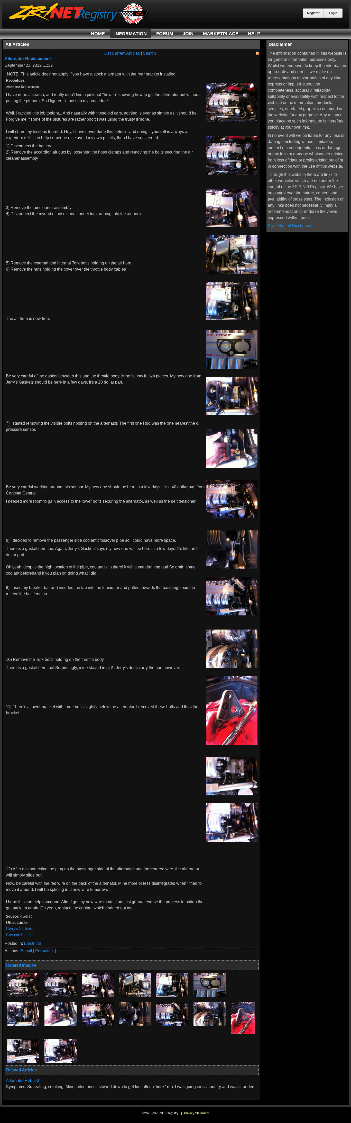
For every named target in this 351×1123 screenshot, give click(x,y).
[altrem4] (135, 995)
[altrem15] (60, 1061)
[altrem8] (60, 1024)
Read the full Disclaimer (289, 226)
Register (313, 13)
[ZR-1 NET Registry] (79, 24)
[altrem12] (209, 1024)
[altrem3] (98, 995)
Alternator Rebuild (22, 1080)
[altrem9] (98, 1024)
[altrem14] (23, 1061)
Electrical (32, 943)
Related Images (21, 965)
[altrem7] (23, 1024)
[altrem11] (172, 1024)
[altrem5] (172, 995)
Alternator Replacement (28, 58)
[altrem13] (243, 1032)
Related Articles (21, 1070)
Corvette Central (19, 934)
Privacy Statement (196, 1113)
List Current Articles (122, 53)
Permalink (44, 951)
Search (149, 53)
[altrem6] (209, 995)
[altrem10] (135, 1024)
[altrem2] (60, 995)
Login (333, 13)
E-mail (26, 951)
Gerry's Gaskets (19, 928)
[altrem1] (23, 995)
